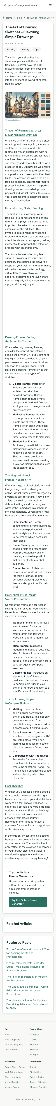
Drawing (25, 49)
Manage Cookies (38, 1087)
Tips (36, 49)
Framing (11, 49)
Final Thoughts (14, 786)
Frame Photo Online (15, 1067)
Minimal (34, 1049)
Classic (33, 1039)
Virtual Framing (12, 1082)
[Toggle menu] (50, 5)
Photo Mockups (13, 1077)
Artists (8, 1034)
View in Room (12, 1087)
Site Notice (35, 1072)
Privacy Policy (37, 1077)
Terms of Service (38, 1082)
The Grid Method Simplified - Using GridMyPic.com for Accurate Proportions (27, 990)
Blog (19, 17)
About (33, 1067)
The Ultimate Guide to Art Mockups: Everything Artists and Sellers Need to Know (27, 1004)
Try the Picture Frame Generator (24, 902)
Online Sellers (12, 1049)
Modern (34, 1044)
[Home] (4, 5)
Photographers (12, 1039)
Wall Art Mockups (14, 1072)
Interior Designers (14, 1044)
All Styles (34, 1034)
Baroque (34, 1054)
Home (9, 17)
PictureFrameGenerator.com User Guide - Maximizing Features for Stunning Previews (25, 966)
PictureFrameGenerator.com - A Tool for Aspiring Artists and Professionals (27, 953)
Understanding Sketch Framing (24, 208)
